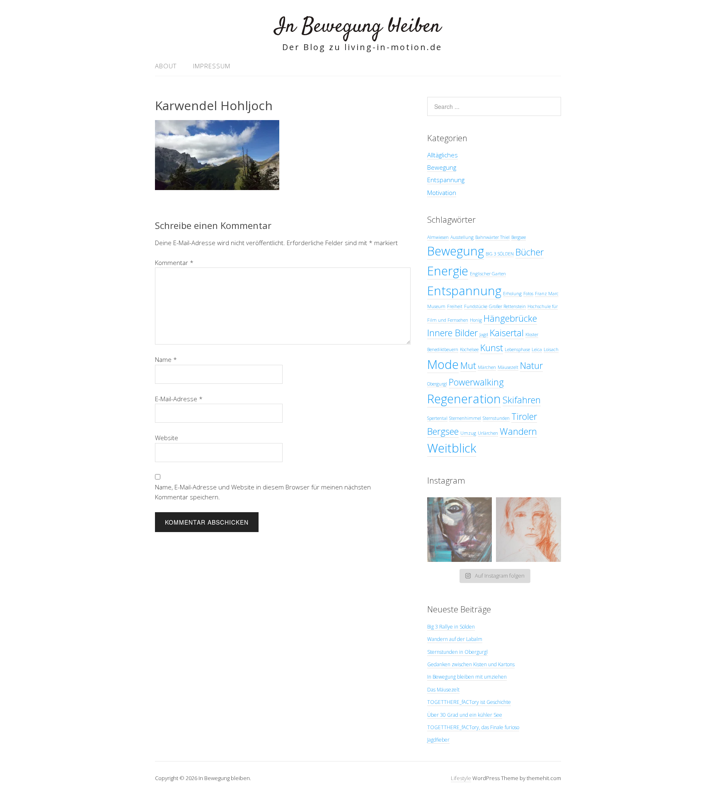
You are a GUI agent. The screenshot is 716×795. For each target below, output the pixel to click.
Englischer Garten (488, 274)
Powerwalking (476, 382)
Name (166, 359)
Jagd (483, 334)
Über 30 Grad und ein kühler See (464, 714)
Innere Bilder (452, 333)
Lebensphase (517, 349)
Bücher (529, 252)
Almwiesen (438, 237)
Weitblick (451, 448)
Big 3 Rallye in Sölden (451, 626)
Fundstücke (475, 306)
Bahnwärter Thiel (492, 237)
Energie (447, 271)
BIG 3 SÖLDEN (500, 254)
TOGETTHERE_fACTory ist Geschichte (469, 702)
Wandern (518, 431)
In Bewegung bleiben (358, 26)
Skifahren (522, 400)
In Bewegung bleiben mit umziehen (467, 676)
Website (166, 438)
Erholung (512, 293)
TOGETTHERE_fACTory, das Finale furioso (473, 727)
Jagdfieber (438, 739)
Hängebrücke (510, 318)
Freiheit (454, 306)
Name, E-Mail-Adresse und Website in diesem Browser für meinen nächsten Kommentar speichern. (263, 492)
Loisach (551, 349)
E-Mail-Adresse (179, 399)
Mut (468, 365)
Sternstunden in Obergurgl (457, 651)
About (166, 66)
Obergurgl (437, 384)
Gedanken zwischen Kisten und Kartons (471, 664)
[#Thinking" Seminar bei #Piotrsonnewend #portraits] (528, 529)
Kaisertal (507, 333)
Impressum (211, 66)
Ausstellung (462, 237)
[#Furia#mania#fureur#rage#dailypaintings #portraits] (459, 529)
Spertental (437, 418)
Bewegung (441, 167)
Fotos (528, 293)
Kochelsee (469, 349)
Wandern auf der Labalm (454, 639)
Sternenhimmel (465, 418)
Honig (476, 320)
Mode (443, 364)
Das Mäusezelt (443, 689)
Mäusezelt (508, 367)
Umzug (468, 433)
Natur (531, 365)
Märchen (487, 367)
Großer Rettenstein (507, 306)
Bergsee (518, 237)
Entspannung (445, 180)
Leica (537, 349)
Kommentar (174, 262)
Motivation (441, 192)
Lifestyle (461, 778)
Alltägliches (442, 155)
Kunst (491, 348)
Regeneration (464, 398)
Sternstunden (496, 418)
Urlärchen (488, 433)
